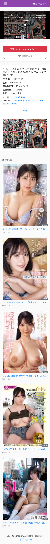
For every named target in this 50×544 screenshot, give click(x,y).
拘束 (41, 101)
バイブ (35, 101)
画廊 (25, 110)
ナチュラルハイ (19, 97)
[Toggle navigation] (5, 3)
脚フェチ (15, 104)
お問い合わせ (26, 539)
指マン (28, 101)
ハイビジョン (19, 101)
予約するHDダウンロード (25, 48)
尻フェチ (6, 104)
